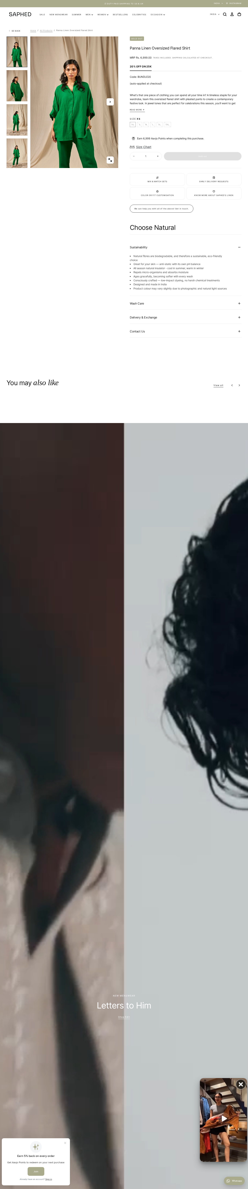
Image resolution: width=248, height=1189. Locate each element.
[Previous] (232, 385)
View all (218, 385)
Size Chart (143, 147)
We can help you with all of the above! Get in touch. (161, 209)
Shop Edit (124, 1017)
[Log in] (232, 14)
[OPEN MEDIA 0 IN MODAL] (110, 160)
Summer (76, 14)
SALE (42, 14)
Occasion (156, 14)
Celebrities (139, 14)
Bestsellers (120, 14)
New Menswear (59, 14)
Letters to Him (124, 1005)
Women (101, 14)
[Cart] (239, 14)
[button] (225, 14)
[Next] (239, 385)
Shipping (177, 58)
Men (88, 14)
